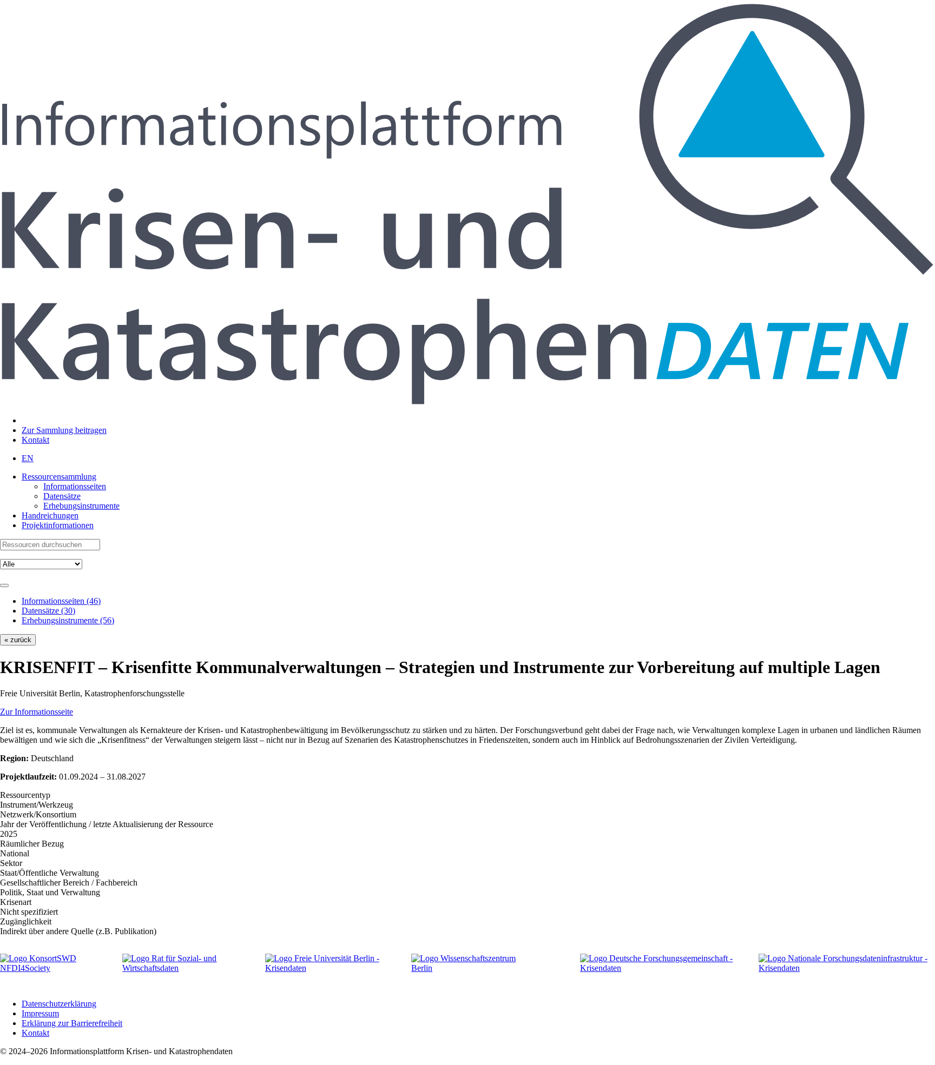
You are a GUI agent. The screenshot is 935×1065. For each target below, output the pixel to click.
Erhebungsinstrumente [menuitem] (81, 505)
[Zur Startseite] (467, 402)
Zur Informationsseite (36, 711)
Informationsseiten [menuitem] (74, 486)
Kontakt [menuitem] (35, 439)
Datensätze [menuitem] (62, 496)
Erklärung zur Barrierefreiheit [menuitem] (72, 1023)
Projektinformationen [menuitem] (58, 525)
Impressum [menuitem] (40, 1013)
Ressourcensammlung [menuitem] (59, 476)
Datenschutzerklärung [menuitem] (59, 1003)
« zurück (17, 640)
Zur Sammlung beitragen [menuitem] (64, 430)
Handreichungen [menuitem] (50, 515)
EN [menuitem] (28, 458)
